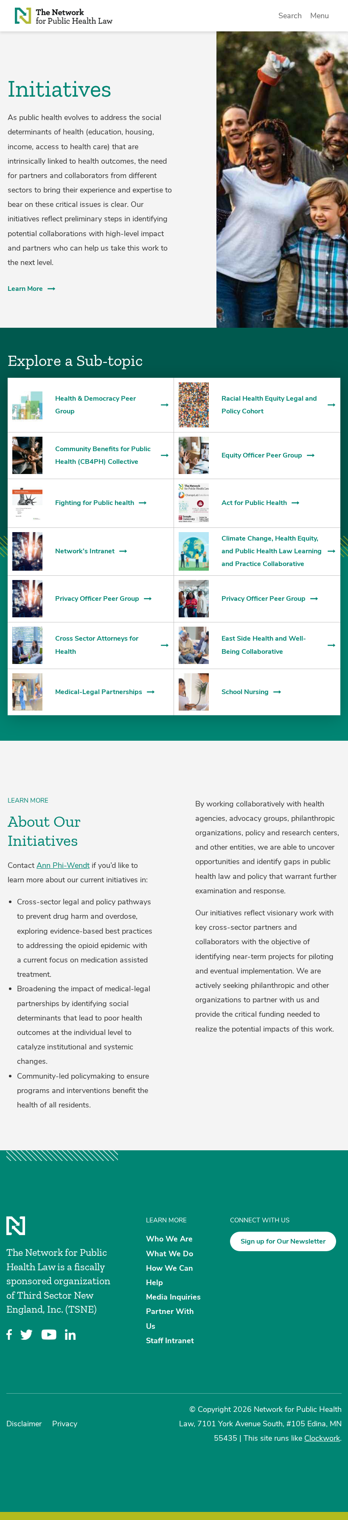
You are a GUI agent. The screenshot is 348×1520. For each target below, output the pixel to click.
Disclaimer (24, 1424)
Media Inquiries (173, 1297)
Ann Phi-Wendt (63, 865)
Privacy (64, 1424)
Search (290, 16)
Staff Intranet (170, 1340)
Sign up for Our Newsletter (283, 1241)
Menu (319, 16)
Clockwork (322, 1438)
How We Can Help (169, 1275)
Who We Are (169, 1239)
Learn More (25, 288)
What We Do (169, 1253)
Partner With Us (170, 1318)
